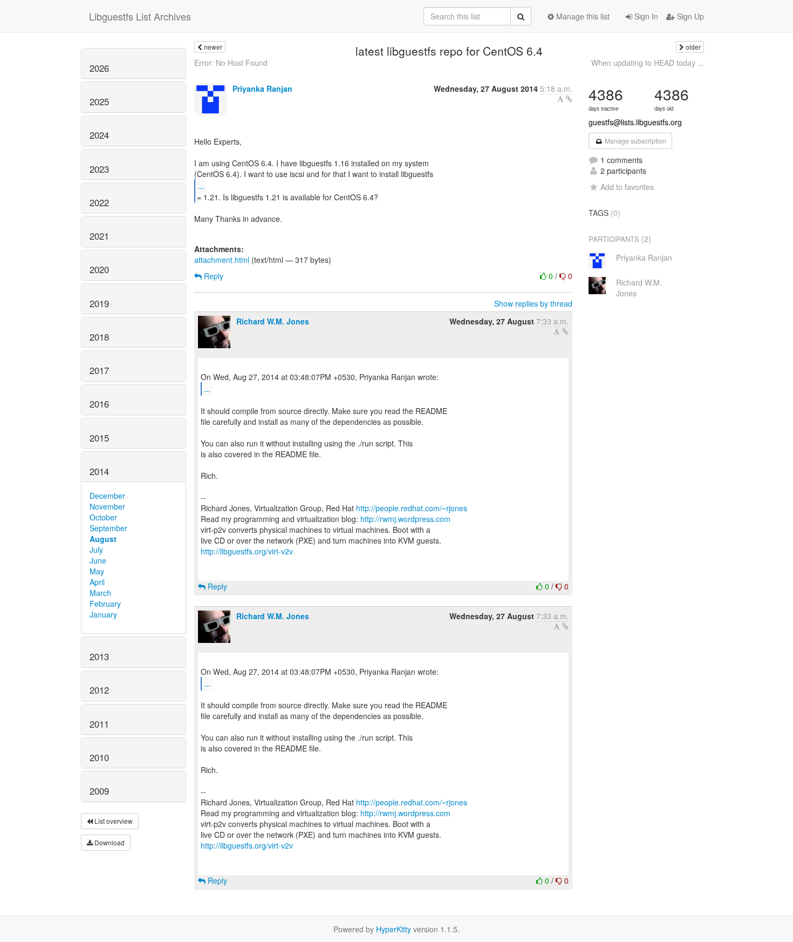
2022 (99, 202)
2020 (99, 269)
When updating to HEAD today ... (647, 62)
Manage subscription (634, 140)
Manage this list (582, 16)
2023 (99, 168)
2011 (99, 723)
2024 (99, 134)
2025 (99, 101)
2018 (99, 336)
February (105, 603)
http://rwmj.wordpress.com (405, 518)
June (98, 560)
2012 (99, 689)
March (100, 592)
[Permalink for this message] (569, 99)
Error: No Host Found (231, 62)
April (97, 582)
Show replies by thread (533, 303)
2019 (99, 303)
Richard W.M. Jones (272, 321)
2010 (99, 757)
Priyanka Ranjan (262, 88)
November (107, 506)
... (200, 185)
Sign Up (689, 16)
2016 (99, 403)
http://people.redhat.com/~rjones (411, 508)
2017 (99, 370)
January (103, 614)
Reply (212, 275)
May (97, 571)
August (103, 538)
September (108, 528)
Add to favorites (627, 186)
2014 (99, 471)
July (96, 549)
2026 (99, 68)
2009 (99, 790)
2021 (99, 235)
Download (109, 842)
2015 (99, 437)
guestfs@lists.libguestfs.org (635, 122)
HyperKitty (393, 929)
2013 (99, 656)
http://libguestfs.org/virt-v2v (247, 551)
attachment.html (221, 259)
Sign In (645, 16)
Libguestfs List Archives (140, 16)
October (103, 517)
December (107, 495)
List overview (113, 820)
